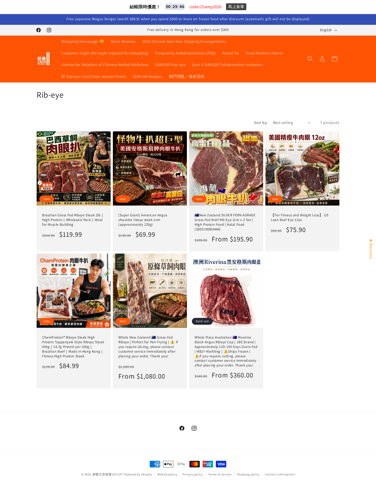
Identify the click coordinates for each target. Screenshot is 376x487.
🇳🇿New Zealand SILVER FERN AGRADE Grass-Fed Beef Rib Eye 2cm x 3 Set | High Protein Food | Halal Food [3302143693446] (225, 222)
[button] (310, 59)
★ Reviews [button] (371, 248)
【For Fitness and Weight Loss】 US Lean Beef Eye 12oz (299, 217)
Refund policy (167, 474)
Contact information (280, 474)
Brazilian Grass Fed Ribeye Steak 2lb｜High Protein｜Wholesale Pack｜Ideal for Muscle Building (73, 220)
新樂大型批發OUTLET (107, 474)
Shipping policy (248, 474)
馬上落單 (236, 6)
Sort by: (260, 122)
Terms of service (219, 474)
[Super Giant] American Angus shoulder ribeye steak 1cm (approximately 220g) (142, 220)
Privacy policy (192, 474)
